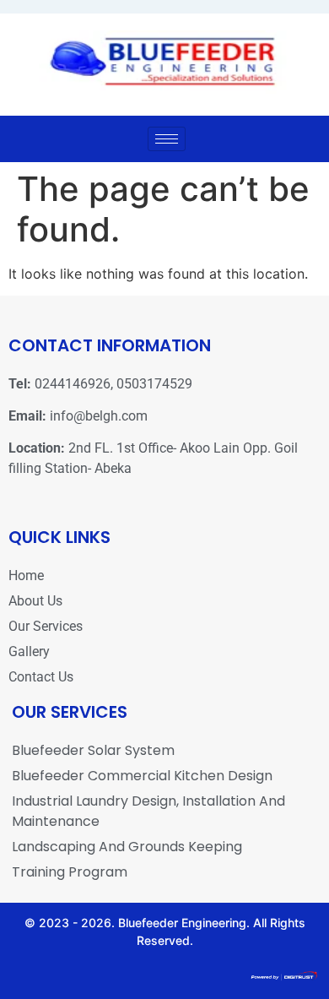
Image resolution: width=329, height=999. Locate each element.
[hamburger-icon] (167, 139)
